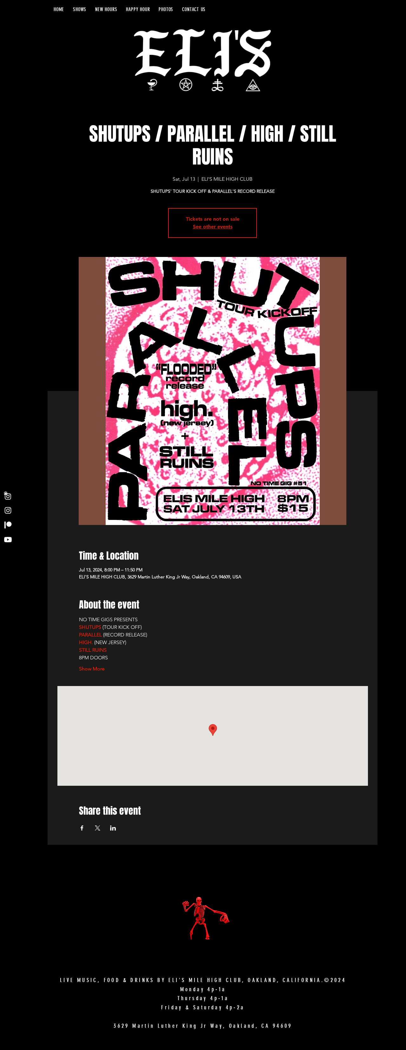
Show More (92, 669)
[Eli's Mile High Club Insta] (7, 510)
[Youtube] (7, 539)
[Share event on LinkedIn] (113, 828)
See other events (212, 227)
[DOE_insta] (7, 495)
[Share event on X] (98, 828)
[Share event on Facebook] (82, 828)
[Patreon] (7, 525)
